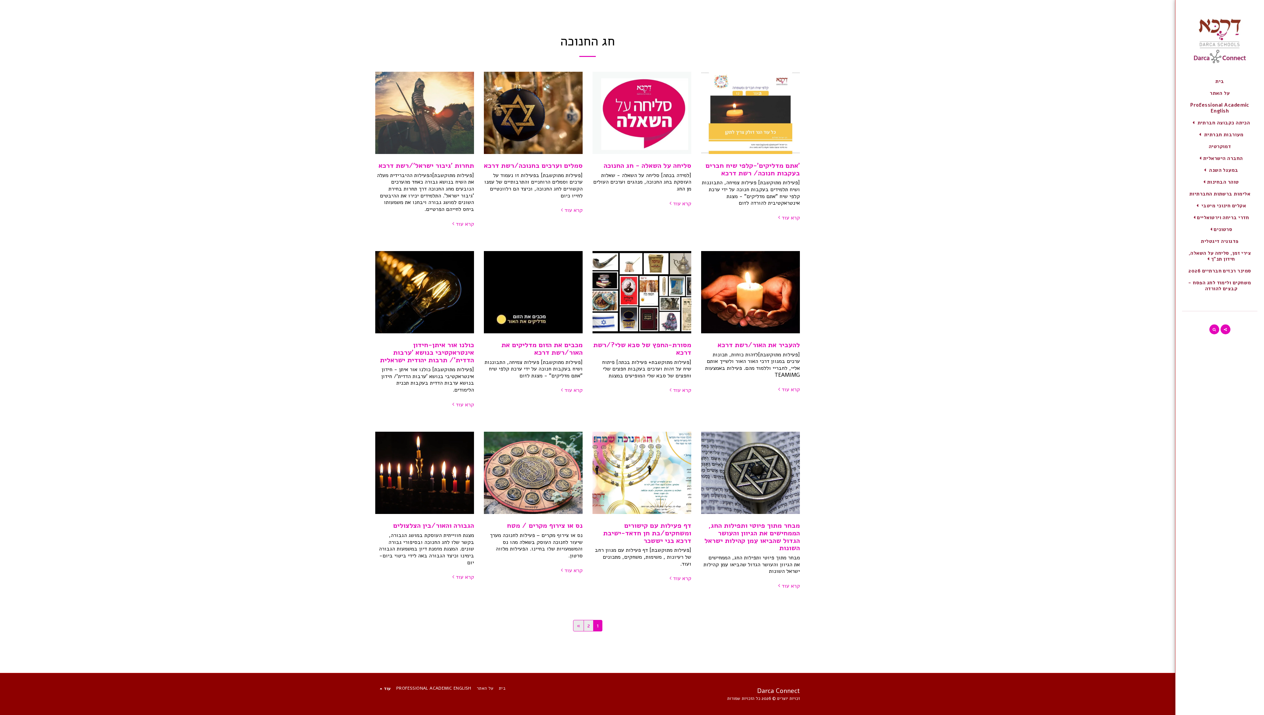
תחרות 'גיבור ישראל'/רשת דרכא (426, 165)
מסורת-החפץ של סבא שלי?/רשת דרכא (642, 348)
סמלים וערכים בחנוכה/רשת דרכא (533, 165)
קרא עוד (791, 218)
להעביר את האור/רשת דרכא (759, 344)
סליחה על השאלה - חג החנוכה (647, 165)
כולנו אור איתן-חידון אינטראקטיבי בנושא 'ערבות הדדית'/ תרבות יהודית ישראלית (427, 352)
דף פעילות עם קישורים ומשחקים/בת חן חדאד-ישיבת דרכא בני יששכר (647, 533)
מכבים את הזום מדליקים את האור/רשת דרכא (542, 348)
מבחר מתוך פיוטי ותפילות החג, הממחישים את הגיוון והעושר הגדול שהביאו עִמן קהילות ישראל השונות (752, 536)
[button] (1219, 122)
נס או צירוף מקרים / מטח (545, 525)
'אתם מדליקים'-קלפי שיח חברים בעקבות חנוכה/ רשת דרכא (752, 169)
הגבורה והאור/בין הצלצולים (433, 525)
